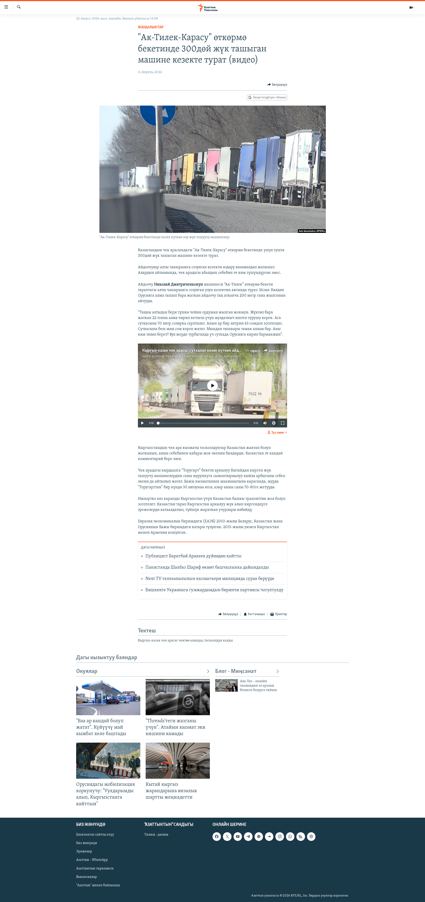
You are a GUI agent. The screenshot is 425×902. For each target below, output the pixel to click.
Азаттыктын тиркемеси (95, 868)
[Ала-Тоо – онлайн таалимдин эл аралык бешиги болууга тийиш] (226, 685)
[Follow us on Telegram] (248, 836)
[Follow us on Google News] (259, 836)
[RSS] (300, 836)
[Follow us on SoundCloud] (269, 836)
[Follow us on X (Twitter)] (227, 836)
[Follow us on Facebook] (216, 836)
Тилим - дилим (156, 834)
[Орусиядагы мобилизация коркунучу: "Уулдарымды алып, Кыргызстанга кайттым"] (108, 761)
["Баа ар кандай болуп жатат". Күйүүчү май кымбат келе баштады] (108, 697)
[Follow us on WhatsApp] (290, 836)
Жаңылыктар (151, 27)
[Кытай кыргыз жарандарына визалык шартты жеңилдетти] (178, 761)
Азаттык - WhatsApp (92, 860)
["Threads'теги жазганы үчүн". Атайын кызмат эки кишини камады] (178, 697)
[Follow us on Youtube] (238, 836)
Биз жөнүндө (86, 843)
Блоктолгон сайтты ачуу (95, 834)
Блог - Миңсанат (236, 671)
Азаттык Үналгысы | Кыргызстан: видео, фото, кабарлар (195, 356)
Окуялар (86, 671)
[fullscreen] (282, 423)
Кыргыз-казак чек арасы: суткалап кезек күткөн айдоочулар (198, 350)
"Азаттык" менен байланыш (98, 885)
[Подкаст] (311, 836)
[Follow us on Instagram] (279, 836)
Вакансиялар (86, 877)
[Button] (277, 85)
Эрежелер (84, 851)
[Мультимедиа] (411, 7)
